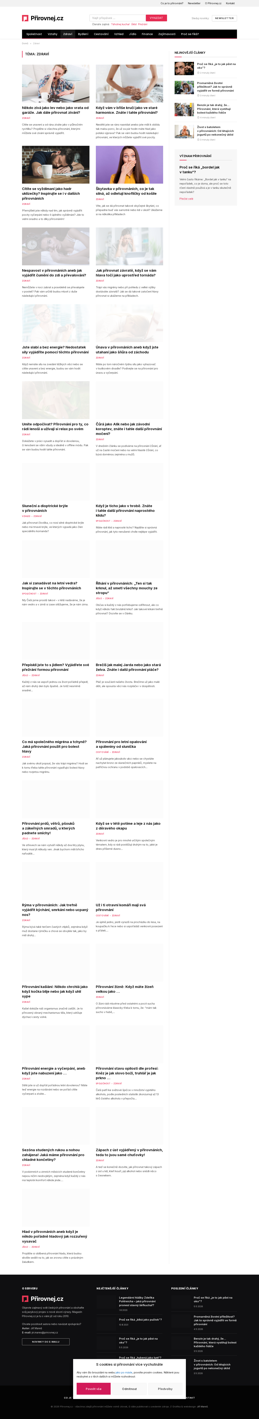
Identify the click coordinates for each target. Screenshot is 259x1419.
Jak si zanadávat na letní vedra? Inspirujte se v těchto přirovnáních (51, 585)
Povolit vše (93, 1388)
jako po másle (124, 1372)
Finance (147, 34)
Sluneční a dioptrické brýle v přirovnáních (45, 508)
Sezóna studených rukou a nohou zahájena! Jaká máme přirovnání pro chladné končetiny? (53, 1155)
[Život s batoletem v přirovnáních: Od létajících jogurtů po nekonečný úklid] (184, 131)
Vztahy (53, 34)
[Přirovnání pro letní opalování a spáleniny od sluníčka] (129, 718)
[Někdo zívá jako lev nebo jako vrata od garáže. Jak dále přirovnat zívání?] (56, 83)
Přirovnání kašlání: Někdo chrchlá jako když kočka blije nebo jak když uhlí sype (55, 991)
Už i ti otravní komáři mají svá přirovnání (121, 907)
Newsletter (194, 3)
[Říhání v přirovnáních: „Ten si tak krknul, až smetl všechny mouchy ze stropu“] (129, 559)
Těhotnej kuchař (120, 24)
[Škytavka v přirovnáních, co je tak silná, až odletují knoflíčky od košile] (129, 165)
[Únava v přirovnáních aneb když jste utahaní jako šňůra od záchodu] (129, 323)
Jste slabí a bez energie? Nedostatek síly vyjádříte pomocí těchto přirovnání (55, 349)
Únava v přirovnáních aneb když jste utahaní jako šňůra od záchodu (127, 349)
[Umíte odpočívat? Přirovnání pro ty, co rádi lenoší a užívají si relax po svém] (56, 400)
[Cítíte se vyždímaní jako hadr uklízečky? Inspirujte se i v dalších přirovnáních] (56, 165)
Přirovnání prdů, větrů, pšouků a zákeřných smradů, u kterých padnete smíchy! (48, 828)
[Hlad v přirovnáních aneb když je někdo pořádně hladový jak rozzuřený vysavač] (56, 1208)
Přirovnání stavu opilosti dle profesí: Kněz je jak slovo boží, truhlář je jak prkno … (127, 1073)
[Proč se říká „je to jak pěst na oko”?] (184, 68)
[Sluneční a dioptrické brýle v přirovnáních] (56, 482)
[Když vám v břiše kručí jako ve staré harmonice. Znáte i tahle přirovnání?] (129, 83)
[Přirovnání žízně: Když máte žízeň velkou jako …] (129, 963)
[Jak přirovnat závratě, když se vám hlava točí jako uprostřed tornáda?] (129, 246)
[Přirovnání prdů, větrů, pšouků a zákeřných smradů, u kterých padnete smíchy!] (56, 799)
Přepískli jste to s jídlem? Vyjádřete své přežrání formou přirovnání (55, 667)
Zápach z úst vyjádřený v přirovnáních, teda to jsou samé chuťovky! (129, 1152)
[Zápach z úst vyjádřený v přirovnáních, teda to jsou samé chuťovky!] (129, 1126)
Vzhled (119, 34)
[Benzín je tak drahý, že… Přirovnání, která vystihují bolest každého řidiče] (184, 109)
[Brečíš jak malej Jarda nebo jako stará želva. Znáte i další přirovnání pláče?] (129, 641)
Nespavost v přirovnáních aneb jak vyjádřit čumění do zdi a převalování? (54, 272)
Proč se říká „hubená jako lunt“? (140, 1357)
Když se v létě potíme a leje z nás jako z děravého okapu (128, 825)
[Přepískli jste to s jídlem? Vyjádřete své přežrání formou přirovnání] (56, 641)
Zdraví (67, 34)
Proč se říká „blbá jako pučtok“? (140, 1319)
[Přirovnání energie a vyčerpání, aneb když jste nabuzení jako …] (56, 1044)
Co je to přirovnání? (172, 3)
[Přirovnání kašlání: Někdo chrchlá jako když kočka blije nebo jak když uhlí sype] (56, 963)
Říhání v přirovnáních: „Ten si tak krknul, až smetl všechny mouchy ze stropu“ (127, 588)
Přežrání (142, 24)
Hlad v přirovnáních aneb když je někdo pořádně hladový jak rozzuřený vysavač (54, 1236)
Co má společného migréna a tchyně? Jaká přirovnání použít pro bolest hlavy (54, 746)
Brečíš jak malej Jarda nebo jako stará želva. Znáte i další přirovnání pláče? (128, 667)
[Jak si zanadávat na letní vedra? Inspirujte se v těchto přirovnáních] (56, 559)
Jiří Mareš (202, 1406)
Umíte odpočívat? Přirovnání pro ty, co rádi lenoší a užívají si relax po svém (55, 426)
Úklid (134, 24)
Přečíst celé (186, 198)
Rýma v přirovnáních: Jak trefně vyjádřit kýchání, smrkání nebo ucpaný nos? (55, 910)
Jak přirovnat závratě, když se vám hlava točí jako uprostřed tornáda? (126, 272)
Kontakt (230, 3)
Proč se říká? (190, 34)
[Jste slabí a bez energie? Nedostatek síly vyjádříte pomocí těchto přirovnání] (56, 323)
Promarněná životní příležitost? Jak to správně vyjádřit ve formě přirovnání (215, 86)
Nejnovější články (190, 53)
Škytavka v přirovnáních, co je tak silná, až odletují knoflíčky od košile (126, 191)
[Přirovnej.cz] (43, 18)
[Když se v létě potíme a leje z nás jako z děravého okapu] (129, 799)
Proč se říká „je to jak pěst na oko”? (216, 65)
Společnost (34, 34)
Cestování (101, 34)
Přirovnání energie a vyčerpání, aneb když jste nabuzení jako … (53, 1070)
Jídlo (132, 34)
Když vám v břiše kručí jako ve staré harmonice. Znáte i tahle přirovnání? (127, 110)
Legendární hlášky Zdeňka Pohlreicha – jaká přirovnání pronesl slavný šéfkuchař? (137, 1301)
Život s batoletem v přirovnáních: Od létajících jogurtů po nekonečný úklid (215, 130)
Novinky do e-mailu (45, 1341)
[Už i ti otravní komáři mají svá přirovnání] (129, 881)
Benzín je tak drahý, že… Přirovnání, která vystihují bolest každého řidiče (214, 108)
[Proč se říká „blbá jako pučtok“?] (106, 1324)
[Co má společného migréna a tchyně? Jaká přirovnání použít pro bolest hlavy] (56, 718)
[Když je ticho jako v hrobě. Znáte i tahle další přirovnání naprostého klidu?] (129, 482)
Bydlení (83, 34)
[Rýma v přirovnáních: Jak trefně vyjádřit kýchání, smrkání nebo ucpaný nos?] (56, 881)
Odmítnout (129, 1388)
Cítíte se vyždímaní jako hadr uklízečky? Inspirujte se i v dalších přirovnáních (51, 193)
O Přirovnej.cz (213, 3)
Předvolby (165, 1388)
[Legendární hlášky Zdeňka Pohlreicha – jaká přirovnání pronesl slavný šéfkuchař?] (106, 1302)
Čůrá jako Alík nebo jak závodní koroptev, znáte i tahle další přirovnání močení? (129, 429)
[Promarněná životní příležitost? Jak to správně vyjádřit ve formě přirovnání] (184, 87)
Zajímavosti (166, 34)
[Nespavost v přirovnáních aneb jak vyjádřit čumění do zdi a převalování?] (56, 246)
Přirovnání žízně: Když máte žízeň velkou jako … (124, 989)
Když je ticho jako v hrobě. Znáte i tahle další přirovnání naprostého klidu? (125, 510)
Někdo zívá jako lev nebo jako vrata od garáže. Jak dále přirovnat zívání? (55, 110)
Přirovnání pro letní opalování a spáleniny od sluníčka (121, 744)
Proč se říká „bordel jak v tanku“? (200, 169)
